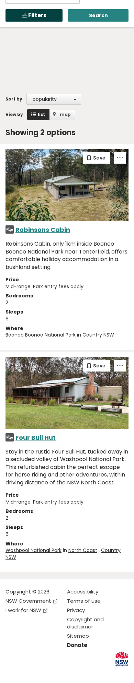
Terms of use (84, 600)
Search (98, 15)
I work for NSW (23, 610)
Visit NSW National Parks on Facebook (11, 672)
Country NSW (98, 334)
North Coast (82, 550)
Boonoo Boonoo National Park (40, 334)
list (41, 114)
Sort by (13, 99)
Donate (77, 645)
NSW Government (28, 600)
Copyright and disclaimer (85, 623)
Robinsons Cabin (42, 229)
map (65, 114)
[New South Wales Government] (122, 658)
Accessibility (82, 591)
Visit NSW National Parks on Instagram (26, 672)
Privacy (76, 610)
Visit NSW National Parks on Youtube (41, 672)
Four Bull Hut (35, 437)
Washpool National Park (33, 550)
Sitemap (78, 635)
